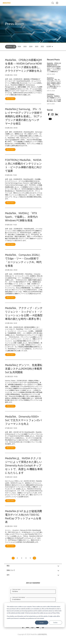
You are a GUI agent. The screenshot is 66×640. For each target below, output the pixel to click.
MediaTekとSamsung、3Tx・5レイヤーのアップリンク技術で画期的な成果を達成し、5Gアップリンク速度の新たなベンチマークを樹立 (23, 116)
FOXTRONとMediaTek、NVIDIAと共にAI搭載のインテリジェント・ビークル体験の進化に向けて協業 (54, 98)
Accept (42, 622)
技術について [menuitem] (11, 570)
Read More (10, 98)
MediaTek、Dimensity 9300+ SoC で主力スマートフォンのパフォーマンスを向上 (23, 420)
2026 (19, 46)
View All (9, 46)
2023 (36, 46)
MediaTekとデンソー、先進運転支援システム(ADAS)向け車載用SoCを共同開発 (23, 369)
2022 (42, 46)
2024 (30, 46)
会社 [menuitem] (8, 575)
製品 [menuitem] (8, 566)
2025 (25, 46)
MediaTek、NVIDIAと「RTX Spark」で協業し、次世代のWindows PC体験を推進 (21, 217)
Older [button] (48, 46)
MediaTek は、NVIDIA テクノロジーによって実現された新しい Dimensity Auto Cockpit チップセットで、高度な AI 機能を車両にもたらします (23, 465)
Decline (55, 622)
